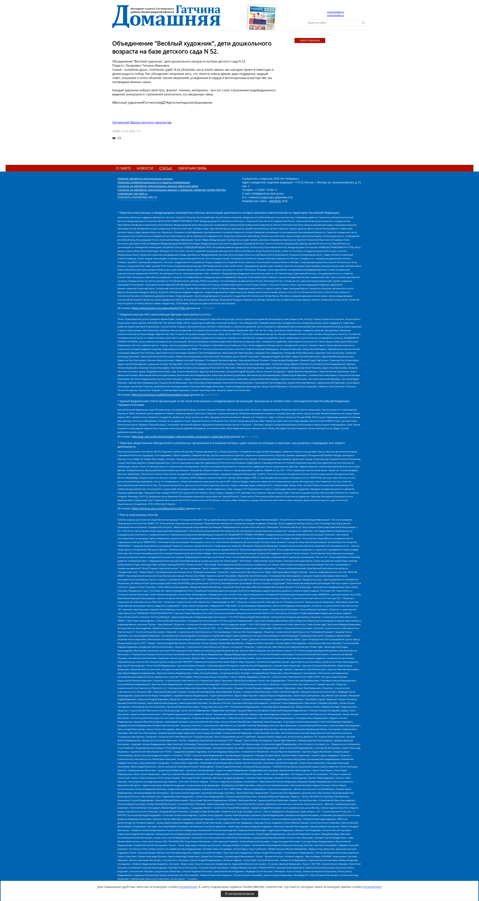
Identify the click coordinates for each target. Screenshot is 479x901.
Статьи (165, 168)
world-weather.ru (335, 12)
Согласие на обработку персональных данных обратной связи (158, 186)
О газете (123, 168)
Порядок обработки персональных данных (145, 178)
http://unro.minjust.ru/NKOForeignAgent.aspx (160, 394)
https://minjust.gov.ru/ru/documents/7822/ (158, 508)
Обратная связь (192, 168)
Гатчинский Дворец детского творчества (142, 122)
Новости (145, 168)
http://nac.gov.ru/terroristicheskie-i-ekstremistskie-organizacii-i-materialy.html (181, 436)
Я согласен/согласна (239, 893)
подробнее (188, 887)
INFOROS (275, 201)
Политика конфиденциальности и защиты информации (154, 182)
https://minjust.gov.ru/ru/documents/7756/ (158, 308)
